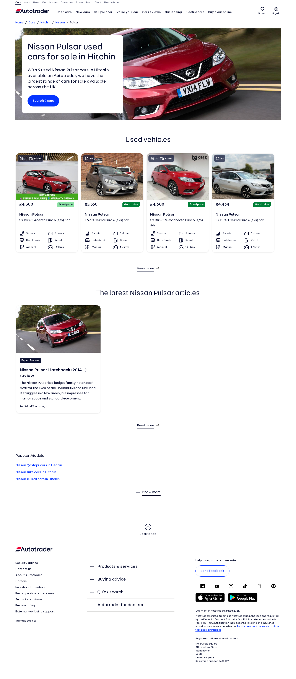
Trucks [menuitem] (79, 2)
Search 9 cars (43, 101)
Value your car (127, 12)
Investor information (30, 587)
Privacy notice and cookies (34, 593)
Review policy (25, 605)
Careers (21, 581)
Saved (262, 13)
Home (19, 22)
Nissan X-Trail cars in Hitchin (37, 479)
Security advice (26, 563)
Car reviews (151, 12)
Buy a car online (220, 12)
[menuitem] (64, 12)
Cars (32, 22)
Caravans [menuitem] (66, 2)
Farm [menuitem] (89, 2)
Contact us (23, 569)
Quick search (110, 592)
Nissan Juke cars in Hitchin (35, 472)
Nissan (60, 22)
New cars (83, 12)
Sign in (276, 13)
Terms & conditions (28, 599)
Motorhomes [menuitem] (50, 2)
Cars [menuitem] (18, 2)
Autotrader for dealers (120, 605)
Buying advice (111, 579)
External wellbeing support (35, 611)
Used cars (64, 12)
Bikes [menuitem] (36, 2)
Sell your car (103, 12)
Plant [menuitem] (98, 2)
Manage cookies (25, 621)
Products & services (117, 566)
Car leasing (173, 12)
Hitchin (45, 22)
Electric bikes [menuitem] (112, 2)
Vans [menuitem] (27, 2)
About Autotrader (28, 575)
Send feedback (212, 571)
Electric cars (195, 12)
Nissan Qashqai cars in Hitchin (38, 465)
